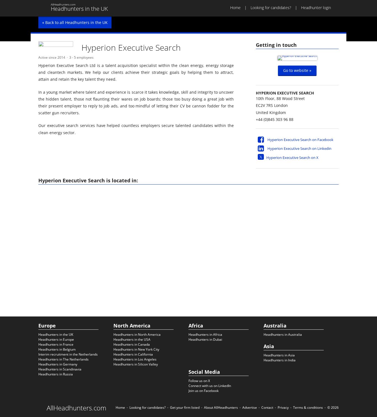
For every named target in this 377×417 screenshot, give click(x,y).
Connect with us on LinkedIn (210, 385)
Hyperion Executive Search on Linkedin (299, 148)
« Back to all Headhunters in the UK (75, 22)
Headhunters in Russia (55, 374)
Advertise (249, 407)
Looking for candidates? (271, 7)
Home (235, 7)
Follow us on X (199, 380)
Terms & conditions (308, 407)
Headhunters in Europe (56, 339)
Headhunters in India (280, 360)
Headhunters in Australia (283, 334)
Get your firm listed (185, 407)
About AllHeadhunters (221, 407)
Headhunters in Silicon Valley (135, 364)
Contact (267, 407)
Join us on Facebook (204, 390)
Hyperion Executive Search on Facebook (300, 139)
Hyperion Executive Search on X (292, 157)
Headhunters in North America (137, 334)
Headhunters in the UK (55, 334)
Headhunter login (316, 7)
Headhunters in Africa (205, 334)
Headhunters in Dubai (205, 339)
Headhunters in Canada (131, 344)
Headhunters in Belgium (57, 349)
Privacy (283, 407)
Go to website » (297, 70)
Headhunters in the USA (131, 339)
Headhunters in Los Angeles (134, 359)
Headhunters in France (55, 344)
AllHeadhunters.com (76, 407)
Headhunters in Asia (279, 355)
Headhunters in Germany (57, 364)
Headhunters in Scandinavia (59, 369)
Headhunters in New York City (136, 349)
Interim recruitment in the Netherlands (68, 354)
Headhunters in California (133, 354)
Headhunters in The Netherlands (63, 359)
